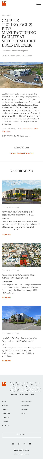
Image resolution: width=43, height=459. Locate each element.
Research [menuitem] (25, 409)
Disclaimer (25, 454)
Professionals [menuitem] (26, 401)
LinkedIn (29, 153)
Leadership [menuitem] (6, 413)
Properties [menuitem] (25, 405)
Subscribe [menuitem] (5, 425)
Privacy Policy (18, 454)
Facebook (21, 153)
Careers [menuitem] (4, 409)
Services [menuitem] (5, 405)
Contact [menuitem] (5, 421)
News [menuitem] (23, 413)
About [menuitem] (4, 401)
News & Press (16, 55)
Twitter (13, 153)
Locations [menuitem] (5, 417)
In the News (27, 55)
